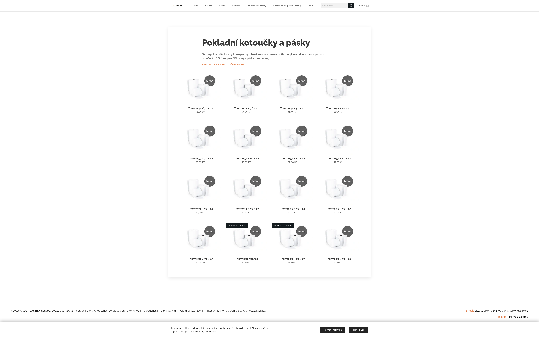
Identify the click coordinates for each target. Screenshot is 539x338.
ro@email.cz (490, 310)
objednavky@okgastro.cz (513, 310)
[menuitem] (197, 5)
